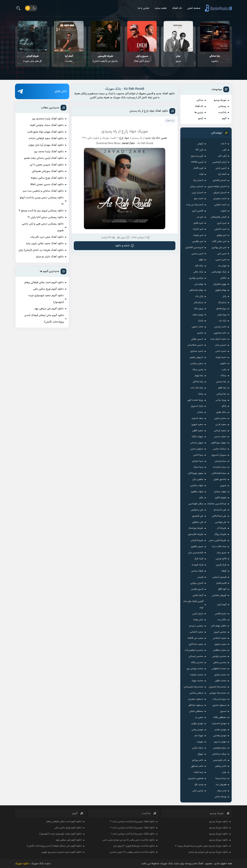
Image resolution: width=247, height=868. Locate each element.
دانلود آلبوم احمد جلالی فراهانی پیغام (44, 282)
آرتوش (200, 144)
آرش (224, 150)
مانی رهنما (198, 620)
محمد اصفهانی (219, 668)
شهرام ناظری (220, 497)
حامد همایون (220, 333)
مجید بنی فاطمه (195, 638)
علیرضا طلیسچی (195, 534)
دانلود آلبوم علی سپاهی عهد (49, 309)
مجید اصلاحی (219, 638)
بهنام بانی (198, 284)
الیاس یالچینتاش (218, 217)
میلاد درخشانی (219, 754)
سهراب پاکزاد (197, 436)
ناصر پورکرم (197, 760)
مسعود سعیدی (195, 699)
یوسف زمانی (220, 796)
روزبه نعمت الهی (195, 400)
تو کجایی (32, 58)
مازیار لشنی (197, 614)
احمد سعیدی (219, 198)
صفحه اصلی (193, 8)
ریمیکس (222, 106)
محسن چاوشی (219, 656)
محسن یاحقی (219, 662)
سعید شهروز (197, 424)
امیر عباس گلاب (219, 241)
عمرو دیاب (221, 553)
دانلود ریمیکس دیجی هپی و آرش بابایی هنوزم (43, 227)
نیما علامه (198, 772)
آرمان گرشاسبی (219, 162)
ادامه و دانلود (122, 246)
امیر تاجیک (198, 229)
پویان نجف (197, 315)
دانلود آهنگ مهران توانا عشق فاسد (45, 132)
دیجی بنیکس (196, 363)
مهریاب (200, 742)
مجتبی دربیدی (196, 626)
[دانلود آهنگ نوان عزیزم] (215, 36)
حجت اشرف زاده (218, 339)
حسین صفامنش (195, 345)
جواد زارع (124, 138)
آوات (201, 174)
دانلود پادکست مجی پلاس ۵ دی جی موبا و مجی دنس (128, 840)
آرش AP (199, 150)
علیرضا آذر (221, 528)
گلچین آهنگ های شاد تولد (193, 604)
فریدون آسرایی (219, 577)
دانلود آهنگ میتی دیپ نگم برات (47, 237)
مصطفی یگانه (219, 717)
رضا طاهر (222, 388)
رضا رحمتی (221, 382)
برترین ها (199, 112)
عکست (105, 58)
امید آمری (221, 223)
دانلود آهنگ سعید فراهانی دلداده (46, 138)
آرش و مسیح (197, 156)
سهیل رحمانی (196, 443)
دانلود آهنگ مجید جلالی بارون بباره (45, 243)
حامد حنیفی (197, 327)
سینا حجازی (197, 461)
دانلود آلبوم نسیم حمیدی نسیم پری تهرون (61, 852)
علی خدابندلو (220, 510)
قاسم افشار (221, 583)
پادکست (222, 112)
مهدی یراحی (197, 729)
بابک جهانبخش (219, 272)
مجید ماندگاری (196, 644)
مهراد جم (199, 735)
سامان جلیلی (220, 418)
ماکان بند (221, 620)
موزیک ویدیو (220, 100)
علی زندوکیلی (197, 510)
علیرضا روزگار (220, 534)
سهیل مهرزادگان (195, 473)
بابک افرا (199, 266)
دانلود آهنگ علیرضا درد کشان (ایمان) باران (41, 250)
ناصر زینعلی (220, 766)
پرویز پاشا (198, 308)
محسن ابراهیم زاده (194, 650)
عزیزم (214, 58)
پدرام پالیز (198, 302)
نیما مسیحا (220, 778)
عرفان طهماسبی (195, 504)
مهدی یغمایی (219, 735)
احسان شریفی (219, 192)
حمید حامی (220, 351)
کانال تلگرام (61, 91)
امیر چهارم (221, 235)
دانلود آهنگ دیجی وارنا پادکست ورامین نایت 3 (132, 821)
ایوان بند (222, 266)
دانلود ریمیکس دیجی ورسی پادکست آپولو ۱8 (42, 201)
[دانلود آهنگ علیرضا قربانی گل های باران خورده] (69, 36)
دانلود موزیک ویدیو (218, 821)
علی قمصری (197, 516)
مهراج (200, 754)
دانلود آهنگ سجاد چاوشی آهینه (47, 125)
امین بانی (221, 254)
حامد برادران (220, 327)
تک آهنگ (177, 8)
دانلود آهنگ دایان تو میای (50, 257)
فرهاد (223, 571)
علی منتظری (197, 522)
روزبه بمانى (221, 400)
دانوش (223, 363)
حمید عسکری (196, 351)
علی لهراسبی (220, 522)
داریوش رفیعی (196, 357)
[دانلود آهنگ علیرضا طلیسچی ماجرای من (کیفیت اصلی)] (142, 36)
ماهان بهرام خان (218, 626)
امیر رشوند (198, 235)
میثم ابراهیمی (219, 748)
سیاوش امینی (196, 449)
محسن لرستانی (195, 656)
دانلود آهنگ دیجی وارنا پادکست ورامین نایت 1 (133, 834)
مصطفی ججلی (196, 711)
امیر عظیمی (197, 241)
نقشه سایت (161, 8)
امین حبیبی (220, 259)
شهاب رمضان (220, 491)
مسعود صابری (219, 705)
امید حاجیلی (220, 229)
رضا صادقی (198, 382)
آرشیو (200, 118)
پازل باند (199, 296)
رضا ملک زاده (197, 388)
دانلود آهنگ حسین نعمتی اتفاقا (47, 184)
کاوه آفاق (222, 589)
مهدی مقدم (220, 729)
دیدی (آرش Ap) (178, 58)
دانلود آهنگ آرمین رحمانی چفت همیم (44, 158)
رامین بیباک (197, 369)
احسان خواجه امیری (216, 186)
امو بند (200, 217)
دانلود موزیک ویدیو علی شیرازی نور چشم (208, 852)
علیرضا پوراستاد (195, 528)
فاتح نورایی (221, 558)
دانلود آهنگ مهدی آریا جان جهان (46, 145)
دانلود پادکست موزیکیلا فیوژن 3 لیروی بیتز (134, 846)
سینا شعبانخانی (219, 473)
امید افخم (198, 223)
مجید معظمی (219, 650)
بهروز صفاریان (219, 284)
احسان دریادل (196, 186)
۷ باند (223, 144)
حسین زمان (220, 345)
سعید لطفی (197, 430)
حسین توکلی (197, 339)
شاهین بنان (197, 479)
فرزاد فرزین (221, 565)
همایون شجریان (195, 778)
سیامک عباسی (219, 449)
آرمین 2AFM (197, 162)
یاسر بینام (221, 791)
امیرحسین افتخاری (194, 247)
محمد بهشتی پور (194, 668)
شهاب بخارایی (196, 485)
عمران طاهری (197, 546)
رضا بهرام (199, 375)
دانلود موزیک (22, 863)
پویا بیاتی (221, 315)
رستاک (223, 375)
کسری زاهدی (197, 589)
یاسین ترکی (197, 791)
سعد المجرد (197, 418)
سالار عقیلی (221, 412)
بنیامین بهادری (196, 278)
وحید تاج (199, 784)
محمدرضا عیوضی (217, 693)
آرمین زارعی (221, 168)
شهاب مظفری (197, 491)
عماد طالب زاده (219, 546)
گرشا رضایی (197, 595)
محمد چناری (220, 675)
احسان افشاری (219, 180)
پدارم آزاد (222, 302)
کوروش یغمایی (219, 595)
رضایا (200, 394)
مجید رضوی (220, 644)
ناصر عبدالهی (197, 766)
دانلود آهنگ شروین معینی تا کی (47, 165)
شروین (223, 485)
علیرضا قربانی (197, 540)
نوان (224, 772)
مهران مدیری (220, 742)
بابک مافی (198, 272)
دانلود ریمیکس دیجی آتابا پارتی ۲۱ (46, 217)
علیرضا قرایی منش (217, 540)
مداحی (200, 100)
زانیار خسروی (197, 406)
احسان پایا (198, 180)
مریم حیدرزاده (219, 699)
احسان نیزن (197, 192)
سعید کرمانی (220, 430)
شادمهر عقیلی (219, 479)
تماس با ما (143, 8)
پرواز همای (221, 308)
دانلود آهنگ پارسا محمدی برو (48, 119)
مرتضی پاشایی (196, 693)
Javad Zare (128, 143)
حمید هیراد (221, 357)
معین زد (199, 717)
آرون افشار (198, 168)
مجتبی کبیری (220, 632)
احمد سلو (198, 198)
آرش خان (222, 156)
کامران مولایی (196, 583)
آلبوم (224, 118)
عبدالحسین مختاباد (216, 504)
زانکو (224, 406)
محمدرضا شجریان (217, 687)
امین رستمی (197, 254)
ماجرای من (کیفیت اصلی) (141, 58)
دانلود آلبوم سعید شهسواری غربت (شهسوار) (46, 299)
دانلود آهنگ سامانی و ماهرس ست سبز (43, 191)
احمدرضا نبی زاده (194, 205)
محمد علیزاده (196, 675)
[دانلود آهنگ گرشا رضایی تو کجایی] (32, 36)
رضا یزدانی (221, 394)
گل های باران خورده (69, 58)
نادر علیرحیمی (219, 760)
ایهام (201, 259)
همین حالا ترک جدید (156, 138)
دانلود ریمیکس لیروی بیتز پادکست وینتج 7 (41, 211)
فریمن (200, 577)
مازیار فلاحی (220, 614)
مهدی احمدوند (219, 723)
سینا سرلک (198, 467)
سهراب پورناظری (218, 443)
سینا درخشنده (219, 467)
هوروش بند (221, 784)
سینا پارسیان (220, 461)
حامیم (200, 333)
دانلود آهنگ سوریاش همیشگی (48, 171)
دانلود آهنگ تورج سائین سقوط (47, 178)
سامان (200, 412)
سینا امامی (198, 455)
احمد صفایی (220, 205)
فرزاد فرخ (199, 558)
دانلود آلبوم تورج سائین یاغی (48, 289)
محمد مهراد (197, 681)
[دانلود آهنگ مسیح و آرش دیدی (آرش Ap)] (178, 36)
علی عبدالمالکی (219, 516)
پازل (224, 296)
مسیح (223, 711)
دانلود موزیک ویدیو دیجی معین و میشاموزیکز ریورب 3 (201, 846)
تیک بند (222, 320)
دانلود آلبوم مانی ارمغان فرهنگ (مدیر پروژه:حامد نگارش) (44, 318)
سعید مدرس (220, 436)
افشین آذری (197, 211)
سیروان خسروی (218, 455)
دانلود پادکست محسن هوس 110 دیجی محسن (132, 852)
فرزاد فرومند (197, 565)
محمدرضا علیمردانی (193, 687)
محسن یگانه (197, 662)
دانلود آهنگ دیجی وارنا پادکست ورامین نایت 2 (132, 828)
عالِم (201, 497)
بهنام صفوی (220, 290)
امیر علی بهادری (219, 247)
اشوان (223, 211)
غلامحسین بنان (195, 553)
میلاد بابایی (197, 748)
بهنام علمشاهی (196, 290)
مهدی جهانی (197, 723)
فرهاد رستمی (197, 571)
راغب (224, 369)
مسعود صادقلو (196, 705)
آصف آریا (222, 174)
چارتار (200, 320)
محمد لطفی (220, 681)
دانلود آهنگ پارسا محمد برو (49, 151)
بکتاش (223, 278)
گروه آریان (221, 604)
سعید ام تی (220, 424)
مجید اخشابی (196, 632)
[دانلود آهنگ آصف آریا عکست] (105, 36)
